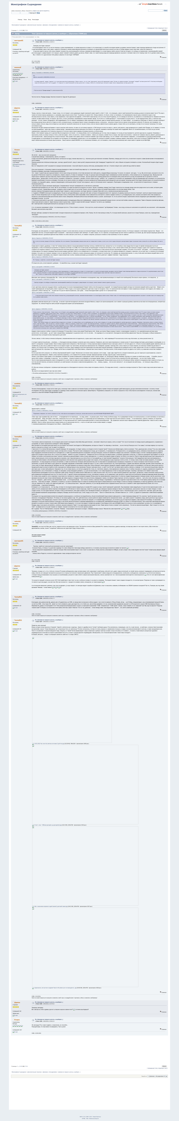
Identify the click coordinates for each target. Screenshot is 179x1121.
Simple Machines (97, 1116)
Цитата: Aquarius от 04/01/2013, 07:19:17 (42, 238)
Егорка (17, 1020)
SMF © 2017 (89, 1116)
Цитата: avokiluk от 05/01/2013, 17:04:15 (42, 410)
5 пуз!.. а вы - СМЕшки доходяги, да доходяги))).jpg (48, 825)
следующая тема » (163, 28)
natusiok (17, 521)
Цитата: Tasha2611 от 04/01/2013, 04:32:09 (43, 72)
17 (25, 30)
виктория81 (18, 40)
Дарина (17, 108)
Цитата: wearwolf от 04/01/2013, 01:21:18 (44, 77)
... (18, 30)
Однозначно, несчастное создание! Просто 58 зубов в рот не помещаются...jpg (55, 987)
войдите (35, 10)
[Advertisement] (73, 1050)
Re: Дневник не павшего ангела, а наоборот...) (49, 40)
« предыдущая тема (152, 28)
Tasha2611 (18, 225)
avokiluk (17, 383)
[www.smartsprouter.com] (20, 394)
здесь (37, 398)
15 (21, 30)
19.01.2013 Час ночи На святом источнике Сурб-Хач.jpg (49, 743)
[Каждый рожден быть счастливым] (20, 166)
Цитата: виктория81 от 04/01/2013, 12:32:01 (43, 266)
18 (26, 30)
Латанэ (17, 150)
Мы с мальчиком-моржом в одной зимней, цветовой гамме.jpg (50, 906)
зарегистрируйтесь (44, 10)
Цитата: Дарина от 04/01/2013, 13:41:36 (42, 309)
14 (20, 30)
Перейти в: (144, 1076)
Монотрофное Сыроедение (26, 4)
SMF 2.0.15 (82, 1116)
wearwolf (17, 67)
